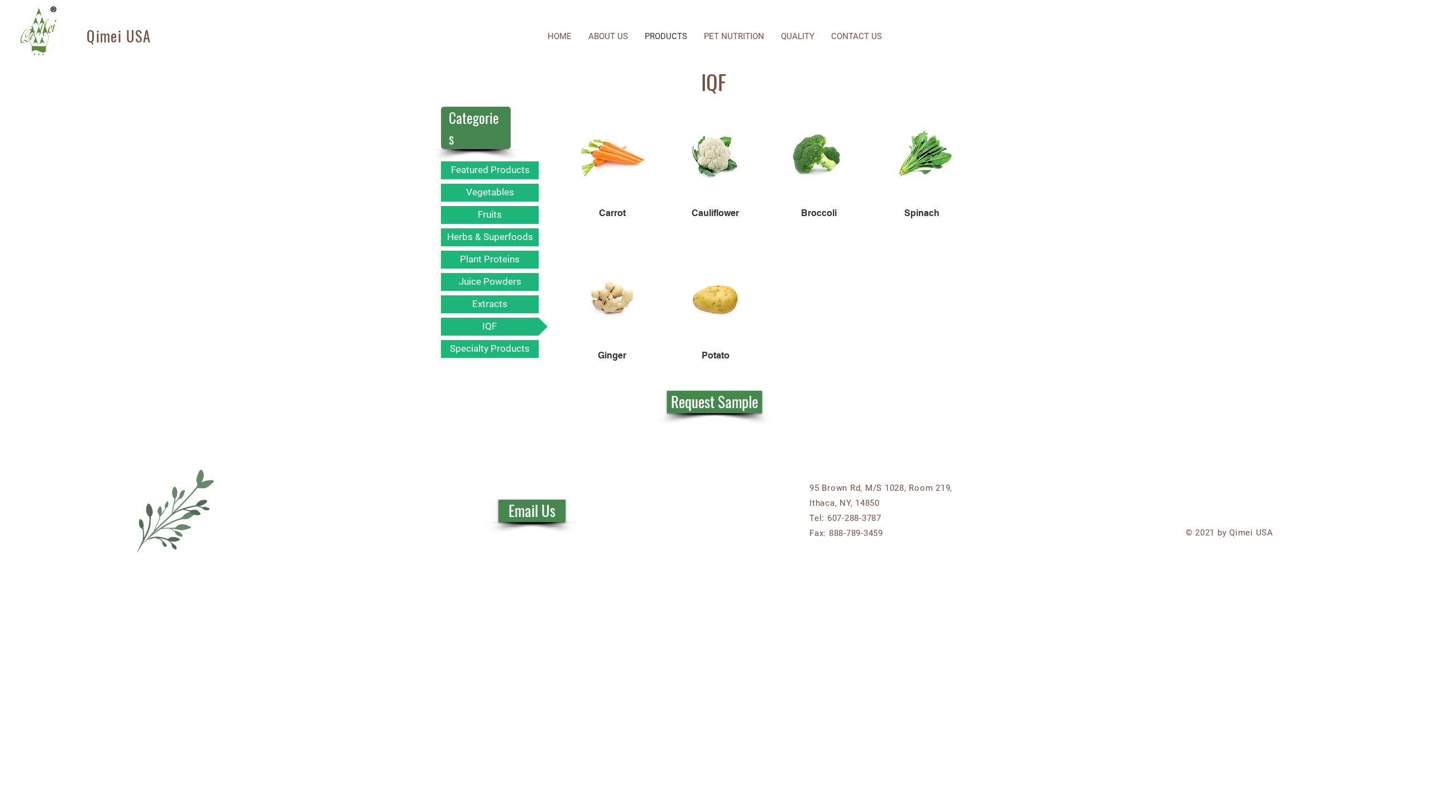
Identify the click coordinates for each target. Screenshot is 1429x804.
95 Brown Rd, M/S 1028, (859, 488)
